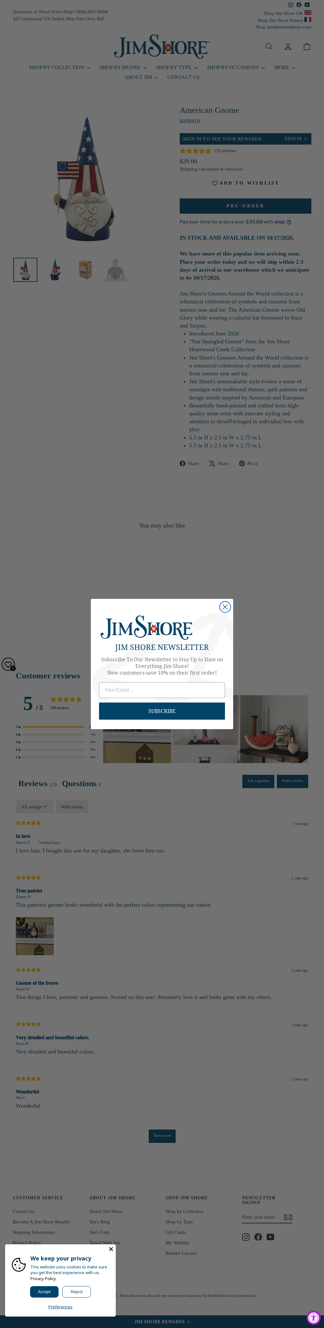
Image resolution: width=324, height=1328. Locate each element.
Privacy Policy (43, 1278)
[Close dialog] (225, 606)
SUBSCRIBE (162, 711)
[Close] (111, 1249)
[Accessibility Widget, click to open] (314, 1318)
